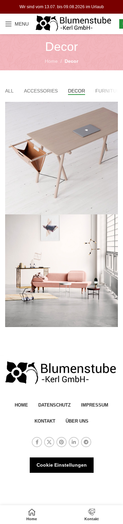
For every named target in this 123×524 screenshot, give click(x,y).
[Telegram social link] (86, 442)
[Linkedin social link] (74, 442)
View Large (112, 108)
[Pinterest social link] (61, 442)
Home (51, 61)
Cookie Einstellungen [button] (62, 465)
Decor (71, 61)
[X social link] (49, 442)
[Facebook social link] (37, 442)
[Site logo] (74, 23)
